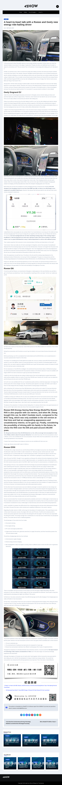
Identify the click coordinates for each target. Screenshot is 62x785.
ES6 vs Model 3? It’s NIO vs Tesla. (47, 721)
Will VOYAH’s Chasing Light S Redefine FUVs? (30, 740)
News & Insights (32, 12)
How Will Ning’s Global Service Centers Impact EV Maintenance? (51, 765)
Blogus (35, 783)
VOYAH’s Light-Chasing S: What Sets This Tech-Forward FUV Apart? (12, 739)
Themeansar (41, 783)
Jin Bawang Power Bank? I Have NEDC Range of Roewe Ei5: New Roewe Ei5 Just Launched (27, 690)
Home (20, 12)
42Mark (25, 12)
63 (5, 28)
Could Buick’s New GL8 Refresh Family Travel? (49, 740)
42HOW (31, 6)
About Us (41, 12)
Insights (6, 19)
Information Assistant (10, 742)
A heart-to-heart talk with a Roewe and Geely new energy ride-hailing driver (31, 23)
